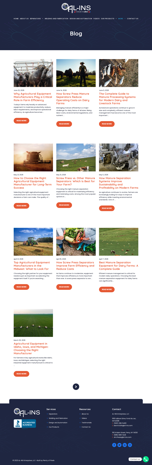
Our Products (107, 19)
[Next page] (76, 386)
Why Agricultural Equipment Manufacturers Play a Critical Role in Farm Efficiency (33, 97)
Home (16, 19)
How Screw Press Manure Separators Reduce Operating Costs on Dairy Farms (72, 98)
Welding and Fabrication (56, 19)
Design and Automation (81, 19)
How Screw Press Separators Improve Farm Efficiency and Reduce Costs (75, 266)
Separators (35, 19)
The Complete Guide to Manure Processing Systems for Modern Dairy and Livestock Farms (117, 98)
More (120, 19)
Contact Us (132, 19)
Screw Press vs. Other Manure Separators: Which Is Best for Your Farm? (75, 181)
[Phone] (146, 459)
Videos (96, 19)
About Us (24, 19)
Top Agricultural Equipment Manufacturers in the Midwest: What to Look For (32, 266)
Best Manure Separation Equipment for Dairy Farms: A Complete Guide (118, 266)
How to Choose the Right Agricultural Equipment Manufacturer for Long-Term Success (33, 182)
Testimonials (87, 423)
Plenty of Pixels (48, 460)
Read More (21, 120)
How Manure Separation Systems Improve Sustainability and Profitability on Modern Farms (118, 182)
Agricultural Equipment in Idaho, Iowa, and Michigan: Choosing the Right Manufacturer (31, 348)
